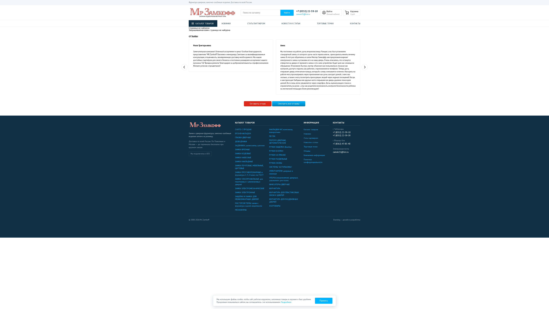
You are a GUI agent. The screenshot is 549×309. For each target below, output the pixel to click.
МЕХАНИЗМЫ (241, 210)
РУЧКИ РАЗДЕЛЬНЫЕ (278, 159)
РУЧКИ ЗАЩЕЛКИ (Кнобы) (280, 147)
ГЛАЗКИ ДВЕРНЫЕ (243, 137)
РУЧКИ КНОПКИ (276, 151)
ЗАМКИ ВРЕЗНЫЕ (242, 149)
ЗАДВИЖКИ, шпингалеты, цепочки (250, 145)
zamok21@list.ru (303, 14)
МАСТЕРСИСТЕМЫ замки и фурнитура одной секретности (248, 204)
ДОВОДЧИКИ (241, 141)
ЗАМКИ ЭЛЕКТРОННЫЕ (245, 192)
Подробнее (286, 302)
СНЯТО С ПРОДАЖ (243, 129)
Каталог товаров (311, 129)
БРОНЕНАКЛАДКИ (243, 133)
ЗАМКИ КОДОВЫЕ (243, 153)
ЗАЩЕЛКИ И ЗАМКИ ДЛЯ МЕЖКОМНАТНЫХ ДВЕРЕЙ (247, 197)
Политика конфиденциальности (313, 161)
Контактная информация (314, 155)
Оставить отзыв (258, 103)
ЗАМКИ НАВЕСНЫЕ (243, 157)
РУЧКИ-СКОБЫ (275, 163)
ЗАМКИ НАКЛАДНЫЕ (244, 161)
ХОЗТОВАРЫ (274, 206)
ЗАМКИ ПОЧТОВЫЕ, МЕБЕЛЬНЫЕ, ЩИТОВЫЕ (249, 167)
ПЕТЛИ (272, 136)
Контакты (355, 23)
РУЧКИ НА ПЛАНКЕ (277, 155)
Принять (324, 300)
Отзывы (307, 151)
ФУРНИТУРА (274, 188)
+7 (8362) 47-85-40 (341, 143)
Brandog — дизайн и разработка (346, 220)
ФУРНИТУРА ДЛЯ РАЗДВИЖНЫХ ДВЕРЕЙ (283, 200)
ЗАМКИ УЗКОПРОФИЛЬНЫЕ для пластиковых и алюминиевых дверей (249, 182)
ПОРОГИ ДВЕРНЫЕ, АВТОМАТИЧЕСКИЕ (277, 141)
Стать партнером (256, 23)
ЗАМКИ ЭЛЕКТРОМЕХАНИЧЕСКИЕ (249, 188)
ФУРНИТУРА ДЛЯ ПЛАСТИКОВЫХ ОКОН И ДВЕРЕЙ (284, 193)
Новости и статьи (291, 23)
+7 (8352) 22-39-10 (307, 11)
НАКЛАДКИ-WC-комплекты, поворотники (281, 130)
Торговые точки (325, 23)
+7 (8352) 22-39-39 (341, 135)
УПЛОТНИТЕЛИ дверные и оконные (281, 172)
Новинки (226, 23)
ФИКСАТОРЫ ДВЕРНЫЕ (279, 184)
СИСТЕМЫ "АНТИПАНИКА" (280, 167)
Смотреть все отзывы (288, 103)
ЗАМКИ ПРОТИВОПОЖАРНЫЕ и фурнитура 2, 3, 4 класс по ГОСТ (249, 173)
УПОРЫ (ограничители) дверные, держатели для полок (283, 179)
